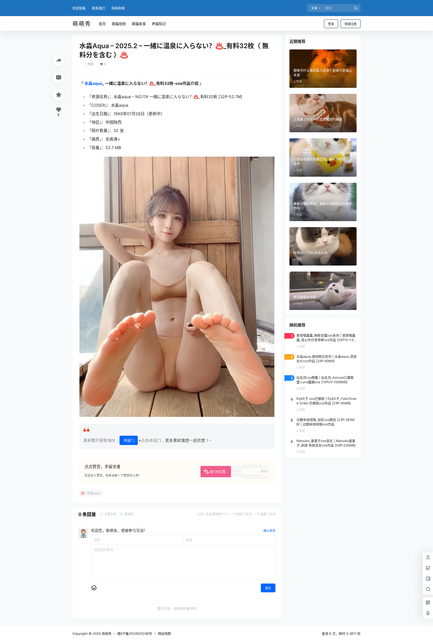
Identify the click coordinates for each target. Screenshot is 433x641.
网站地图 (164, 633)
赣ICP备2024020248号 (134, 633)
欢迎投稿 (78, 8)
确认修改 (269, 531)
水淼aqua (93, 83)
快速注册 (351, 24)
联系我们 (98, 8)
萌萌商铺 (118, 8)
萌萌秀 (106, 633)
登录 (331, 24)
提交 (268, 588)
